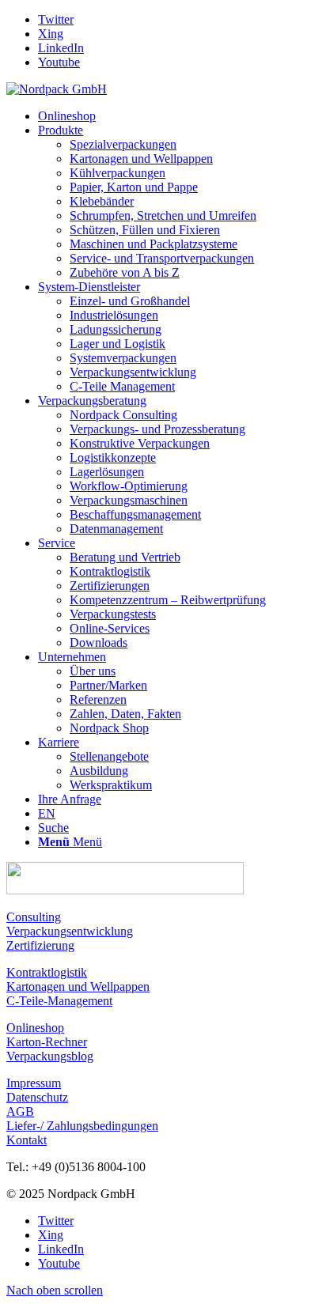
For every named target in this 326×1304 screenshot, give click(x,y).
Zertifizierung (40, 945)
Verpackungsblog (49, 1056)
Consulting (33, 917)
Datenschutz (37, 1097)
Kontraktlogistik (46, 972)
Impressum (33, 1083)
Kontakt (26, 1140)
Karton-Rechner (46, 1042)
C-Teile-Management (59, 1000)
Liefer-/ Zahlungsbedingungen (82, 1125)
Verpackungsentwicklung (69, 931)
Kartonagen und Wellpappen (78, 986)
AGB (20, 1111)
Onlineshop (35, 1027)
